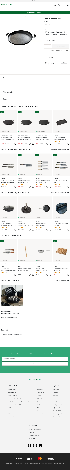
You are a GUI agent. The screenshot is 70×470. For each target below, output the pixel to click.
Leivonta (39, 395)
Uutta (54, 398)
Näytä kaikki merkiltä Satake (58, 149)
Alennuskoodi (56, 417)
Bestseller (55, 401)
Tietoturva (10, 408)
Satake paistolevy (31, 16)
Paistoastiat (13, 16)
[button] (47, 24)
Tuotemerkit (56, 389)
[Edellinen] (3, 39)
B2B (9, 414)
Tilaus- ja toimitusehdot (14, 405)
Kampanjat (55, 395)
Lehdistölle (32, 438)
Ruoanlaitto (4, 16)
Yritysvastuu (32, 432)
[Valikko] (68, 5)
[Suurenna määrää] (49, 46)
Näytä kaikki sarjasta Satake (58, 192)
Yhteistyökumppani (34, 435)
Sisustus (39, 411)
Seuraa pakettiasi (12, 395)
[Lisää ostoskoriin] (15, 144)
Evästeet (10, 411)
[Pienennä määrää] (45, 46)
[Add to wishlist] (12, 144)
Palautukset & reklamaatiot (15, 398)
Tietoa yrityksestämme (35, 429)
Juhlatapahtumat (57, 405)
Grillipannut (21, 16)
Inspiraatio (55, 392)
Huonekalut (40, 401)
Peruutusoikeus (12, 417)
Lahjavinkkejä (56, 408)
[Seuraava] (38, 39)
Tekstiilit (39, 405)
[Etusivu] (7, 4)
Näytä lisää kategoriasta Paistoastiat (12, 334)
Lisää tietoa (64, 63)
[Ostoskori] (63, 5)
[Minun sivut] (55, 5)
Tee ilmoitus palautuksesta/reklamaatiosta (19, 401)
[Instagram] (35, 445)
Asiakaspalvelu (12, 389)
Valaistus (39, 408)
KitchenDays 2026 (57, 414)
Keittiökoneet (40, 392)
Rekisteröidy (63, 34)
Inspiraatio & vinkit (61, 280)
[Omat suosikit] (59, 5)
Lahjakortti (40, 414)
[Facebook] (29, 445)
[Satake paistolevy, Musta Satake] (21, 39)
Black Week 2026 (57, 411)
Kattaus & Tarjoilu (42, 398)
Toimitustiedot (12, 392)
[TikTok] (40, 445)
